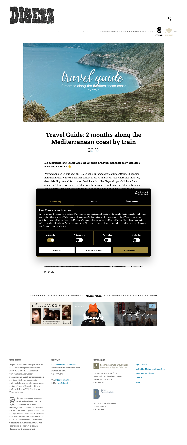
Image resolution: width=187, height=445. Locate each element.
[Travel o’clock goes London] (135, 314)
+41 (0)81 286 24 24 (62, 380)
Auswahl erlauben (93, 250)
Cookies (139, 377)
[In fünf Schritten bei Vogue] (51, 314)
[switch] (79, 240)
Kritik (51, 272)
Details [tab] (93, 201)
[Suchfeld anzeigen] (169, 19)
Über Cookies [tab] (132, 201)
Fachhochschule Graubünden (63, 364)
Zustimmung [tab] (55, 201)
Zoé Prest (95, 151)
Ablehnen (57, 250)
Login (138, 382)
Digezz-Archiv (141, 364)
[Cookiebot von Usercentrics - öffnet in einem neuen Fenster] (137, 193)
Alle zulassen (130, 250)
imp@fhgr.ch (63, 383)
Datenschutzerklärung (145, 373)
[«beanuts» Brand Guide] (94, 314)
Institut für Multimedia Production (150, 369)
